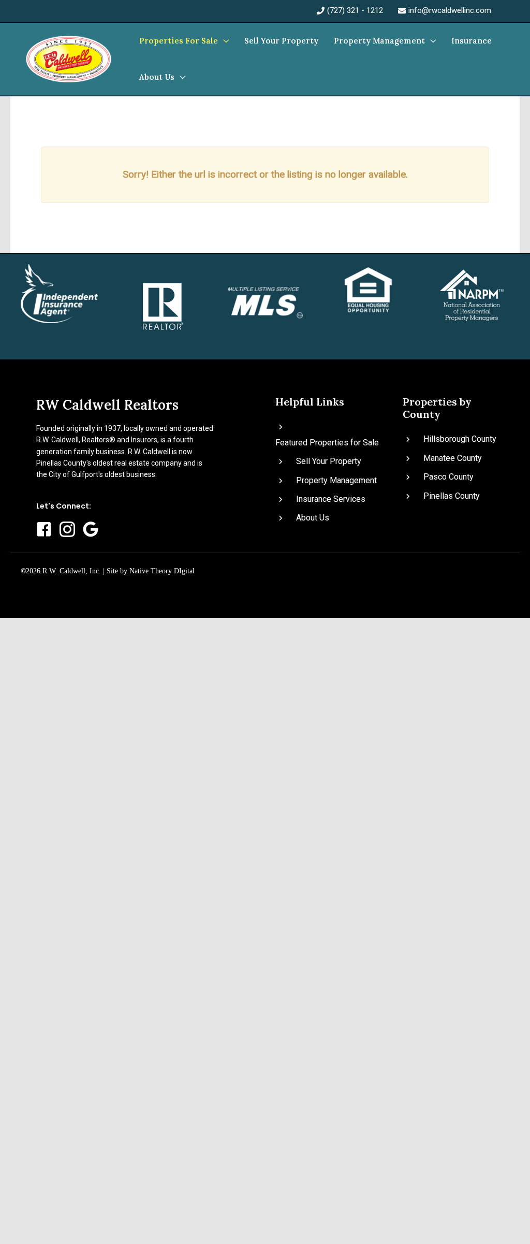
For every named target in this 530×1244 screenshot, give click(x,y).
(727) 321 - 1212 (355, 10)
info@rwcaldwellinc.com (449, 10)
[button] (223, 41)
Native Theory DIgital (162, 571)
